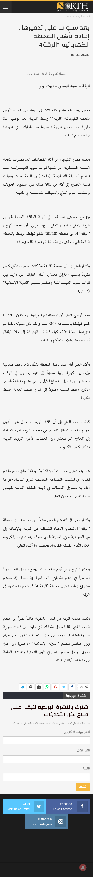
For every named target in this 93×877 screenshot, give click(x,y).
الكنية (86, 768)
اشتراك (82, 787)
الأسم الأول (83, 750)
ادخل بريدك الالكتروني (77, 732)
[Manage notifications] (82, 867)
